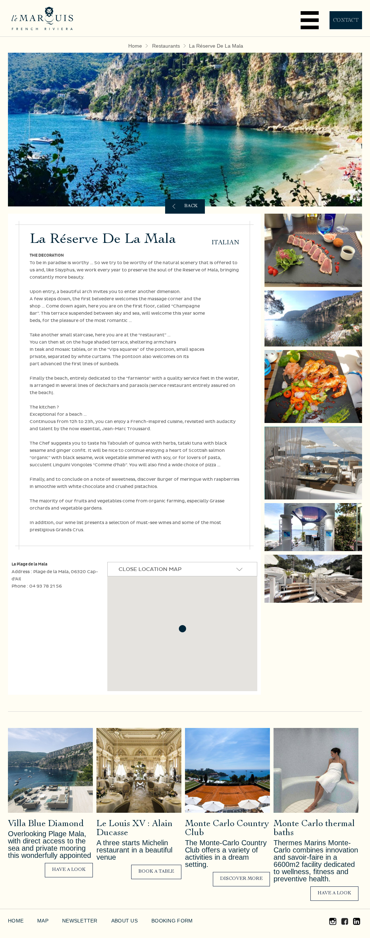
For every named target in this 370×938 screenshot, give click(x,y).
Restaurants (169, 45)
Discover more (241, 879)
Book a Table (156, 871)
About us (115, 920)
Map (41, 920)
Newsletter (75, 920)
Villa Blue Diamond (46, 824)
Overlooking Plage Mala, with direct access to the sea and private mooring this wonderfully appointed (49, 844)
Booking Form (160, 920)
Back (191, 206)
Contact (345, 20)
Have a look (69, 870)
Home (142, 45)
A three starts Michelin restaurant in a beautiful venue (132, 850)
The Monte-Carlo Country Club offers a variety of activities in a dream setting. (224, 853)
